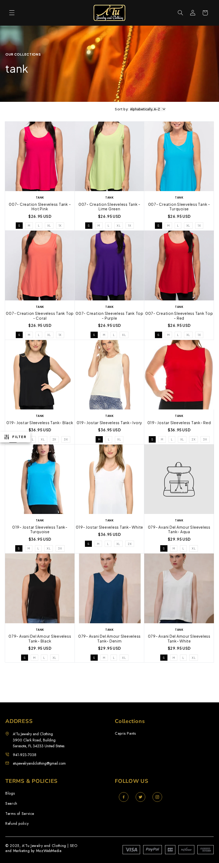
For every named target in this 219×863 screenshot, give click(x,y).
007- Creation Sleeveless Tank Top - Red (179, 315)
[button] (12, 13)
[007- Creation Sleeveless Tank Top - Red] (179, 266)
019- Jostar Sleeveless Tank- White (109, 527)
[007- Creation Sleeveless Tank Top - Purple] (109, 266)
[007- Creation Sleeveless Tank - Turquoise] (179, 157)
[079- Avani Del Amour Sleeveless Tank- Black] (40, 589)
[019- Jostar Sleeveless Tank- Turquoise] (40, 480)
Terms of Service (19, 813)
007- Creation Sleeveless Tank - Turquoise (179, 206)
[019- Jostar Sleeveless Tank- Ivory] (109, 375)
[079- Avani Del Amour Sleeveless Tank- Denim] (109, 589)
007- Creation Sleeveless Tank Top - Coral (40, 315)
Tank (40, 415)
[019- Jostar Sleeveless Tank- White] (109, 480)
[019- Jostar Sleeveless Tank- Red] (179, 375)
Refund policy (17, 823)
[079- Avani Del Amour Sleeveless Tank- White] (179, 589)
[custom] (123, 797)
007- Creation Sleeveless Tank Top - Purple (109, 315)
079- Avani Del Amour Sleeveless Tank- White (179, 638)
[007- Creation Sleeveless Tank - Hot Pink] (40, 157)
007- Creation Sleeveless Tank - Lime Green (109, 206)
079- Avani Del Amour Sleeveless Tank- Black (40, 638)
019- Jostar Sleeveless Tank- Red (179, 422)
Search (11, 803)
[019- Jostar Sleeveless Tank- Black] (40, 375)
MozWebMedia (49, 850)
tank (40, 197)
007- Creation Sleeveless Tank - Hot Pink (40, 206)
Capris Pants (125, 733)
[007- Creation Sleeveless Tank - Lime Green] (109, 157)
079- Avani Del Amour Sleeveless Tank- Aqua (179, 529)
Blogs (10, 793)
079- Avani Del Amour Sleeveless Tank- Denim (109, 638)
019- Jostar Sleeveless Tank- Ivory (110, 422)
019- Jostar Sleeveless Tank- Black (39, 422)
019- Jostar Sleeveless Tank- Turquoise (40, 529)
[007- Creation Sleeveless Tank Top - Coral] (40, 266)
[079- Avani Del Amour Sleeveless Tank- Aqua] (179, 480)
